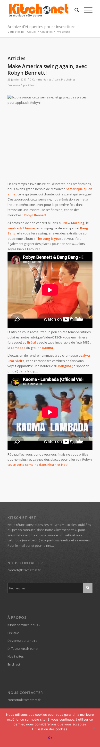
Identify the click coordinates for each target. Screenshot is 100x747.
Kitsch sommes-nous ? (24, 625)
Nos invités (16, 656)
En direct (14, 664)
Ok (50, 737)
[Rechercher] (74, 10)
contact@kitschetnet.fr (24, 570)
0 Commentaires (40, 79)
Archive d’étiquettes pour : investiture (41, 26)
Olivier (32, 85)
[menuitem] (74, 10)
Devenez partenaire (22, 640)
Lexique (13, 633)
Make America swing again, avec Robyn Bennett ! (47, 69)
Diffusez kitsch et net (23, 648)
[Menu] (85, 10)
